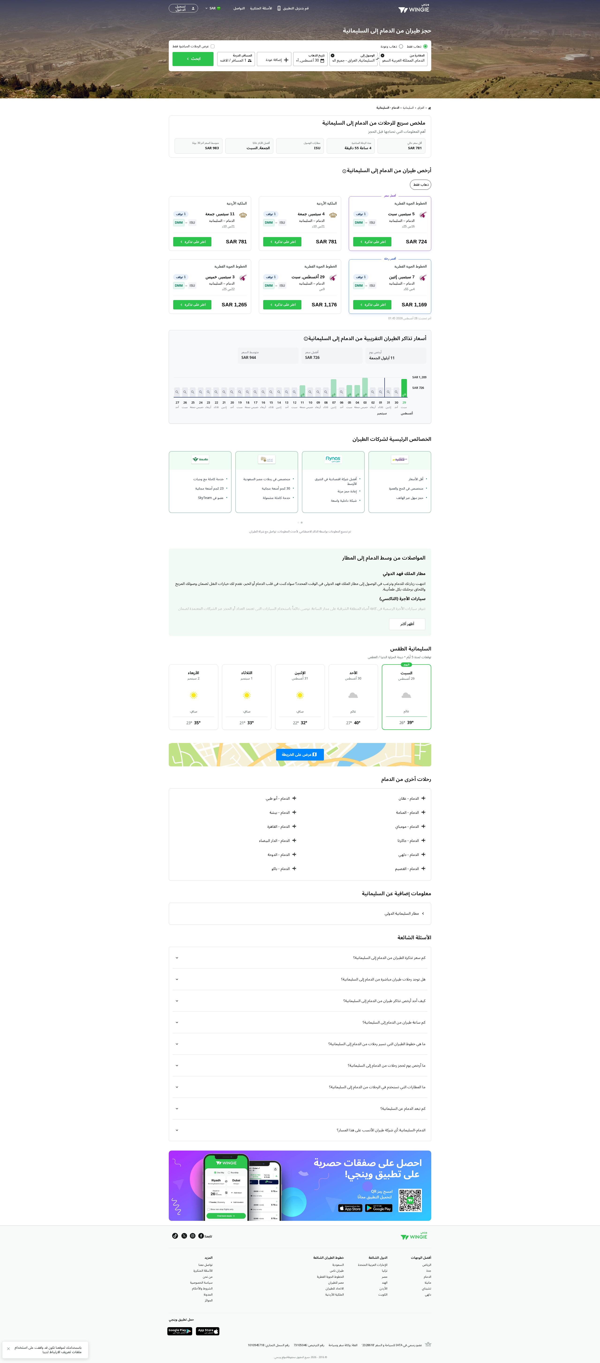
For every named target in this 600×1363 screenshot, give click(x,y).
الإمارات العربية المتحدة (372, 1265)
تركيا (384, 1270)
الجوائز (209, 1300)
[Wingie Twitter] (184, 1236)
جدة (428, 1270)
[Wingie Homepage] (414, 8)
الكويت (382, 1294)
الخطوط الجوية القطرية (330, 1277)
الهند (384, 1282)
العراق (420, 107)
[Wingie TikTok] (175, 1236)
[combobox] (403, 60)
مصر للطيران (336, 1282)
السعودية (338, 1265)
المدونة (208, 1294)
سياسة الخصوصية (201, 1282)
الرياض (426, 1265)
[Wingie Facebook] (201, 1236)
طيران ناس (337, 1270)
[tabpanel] (300, 256)
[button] (404, 388)
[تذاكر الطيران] (429, 108)
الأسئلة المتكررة (203, 1270)
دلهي (428, 1294)
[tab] (420, 185)
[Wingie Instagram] (192, 1236)
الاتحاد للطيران (335, 1288)
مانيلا (427, 1282)
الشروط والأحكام (202, 1288)
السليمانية (408, 107)
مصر (384, 1277)
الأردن (383, 1288)
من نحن (208, 1277)
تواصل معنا (206, 1265)
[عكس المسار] (378, 59)
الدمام (427, 1277)
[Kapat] (8, 1349)
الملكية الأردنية (334, 1294)
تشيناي (426, 1288)
